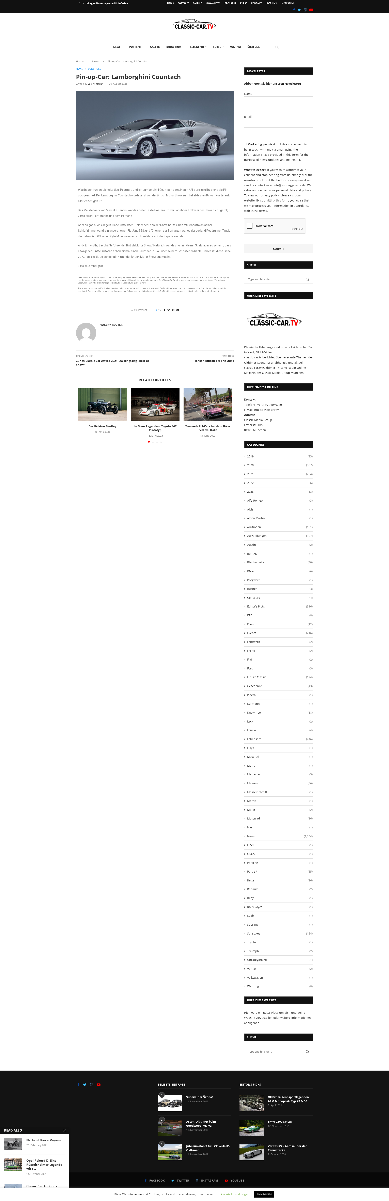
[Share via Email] (177, 310)
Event (280, 624)
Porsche (280, 863)
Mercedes (280, 774)
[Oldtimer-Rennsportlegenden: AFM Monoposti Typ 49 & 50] (251, 1103)
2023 (280, 491)
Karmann (280, 703)
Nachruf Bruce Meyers (43, 1140)
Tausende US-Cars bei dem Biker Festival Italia (207, 428)
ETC (280, 615)
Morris (280, 801)
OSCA (280, 854)
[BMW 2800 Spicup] (251, 1128)
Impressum (287, 3)
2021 (280, 474)
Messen (280, 783)
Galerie (197, 3)
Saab (280, 916)
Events (280, 633)
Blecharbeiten (280, 562)
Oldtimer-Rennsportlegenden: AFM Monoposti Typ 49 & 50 (289, 1099)
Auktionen (280, 527)
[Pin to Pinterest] (173, 310)
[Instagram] (305, 9)
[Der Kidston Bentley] (102, 404)
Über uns (271, 3)
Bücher (280, 589)
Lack (280, 721)
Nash (280, 827)
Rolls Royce (280, 907)
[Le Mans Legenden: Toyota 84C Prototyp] (155, 404)
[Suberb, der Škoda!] (170, 1103)
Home (79, 61)
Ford (280, 668)
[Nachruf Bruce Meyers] (13, 1144)
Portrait (183, 3)
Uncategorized (280, 960)
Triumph (280, 951)
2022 (280, 483)
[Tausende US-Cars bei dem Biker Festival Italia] (208, 404)
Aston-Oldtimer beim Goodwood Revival (201, 1123)
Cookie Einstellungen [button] (235, 1194)
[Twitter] (299, 9)
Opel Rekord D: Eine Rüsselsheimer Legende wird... (44, 1164)
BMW (280, 571)
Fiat (280, 659)
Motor (280, 810)
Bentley (280, 553)
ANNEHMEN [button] (264, 1194)
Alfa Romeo (280, 500)
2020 (280, 465)
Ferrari (280, 651)
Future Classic (280, 677)
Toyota (280, 942)
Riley (280, 898)
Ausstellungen (280, 536)
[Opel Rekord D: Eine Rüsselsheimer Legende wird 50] (13, 1164)
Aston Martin (280, 518)
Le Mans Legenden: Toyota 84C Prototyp (155, 428)
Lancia (280, 730)
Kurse (243, 3)
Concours (280, 598)
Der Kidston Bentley (102, 426)
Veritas (280, 969)
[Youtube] (311, 9)
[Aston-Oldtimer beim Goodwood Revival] (170, 1128)
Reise (280, 880)
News (170, 3)
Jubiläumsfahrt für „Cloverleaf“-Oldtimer (208, 1148)
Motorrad (280, 818)
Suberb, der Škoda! (199, 1097)
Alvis (280, 509)
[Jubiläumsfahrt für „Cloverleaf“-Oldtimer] (170, 1152)
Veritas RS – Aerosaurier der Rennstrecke (287, 1148)
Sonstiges (94, 68)
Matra (280, 765)
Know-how (213, 3)
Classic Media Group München (283, 373)
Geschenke (280, 686)
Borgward (280, 580)
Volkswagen (280, 977)
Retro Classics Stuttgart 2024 (104, 3)
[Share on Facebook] (164, 310)
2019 (280, 456)
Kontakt (256, 3)
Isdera (280, 695)
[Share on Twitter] (168, 310)
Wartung (280, 986)
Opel (280, 845)
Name (248, 94)
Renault (280, 889)
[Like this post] (159, 310)
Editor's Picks (280, 606)
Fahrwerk (280, 642)
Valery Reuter (95, 83)
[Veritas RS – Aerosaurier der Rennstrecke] (251, 1152)
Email (248, 116)
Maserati (280, 757)
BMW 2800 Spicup (280, 1121)
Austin (280, 545)
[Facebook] (294, 9)
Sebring (280, 924)
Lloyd (280, 748)
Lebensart (230, 3)
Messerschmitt (280, 792)
